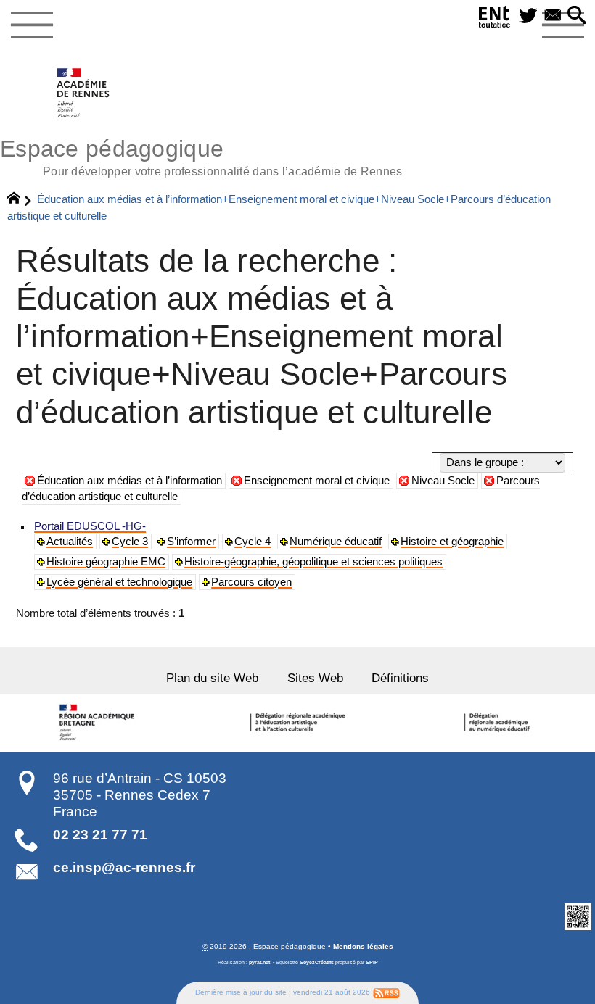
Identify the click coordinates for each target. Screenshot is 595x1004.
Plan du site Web (212, 678)
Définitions (400, 678)
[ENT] (495, 19)
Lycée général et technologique (119, 582)
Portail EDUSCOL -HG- (90, 526)
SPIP (372, 963)
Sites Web (315, 678)
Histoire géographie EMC (105, 562)
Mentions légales (363, 946)
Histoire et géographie (452, 541)
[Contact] (553, 16)
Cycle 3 (130, 541)
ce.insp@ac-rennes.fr (124, 867)
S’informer (191, 541)
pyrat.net (259, 963)
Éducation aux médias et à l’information (129, 480)
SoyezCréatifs (317, 963)
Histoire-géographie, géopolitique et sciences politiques (313, 562)
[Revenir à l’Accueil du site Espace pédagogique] (84, 92)
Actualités (69, 541)
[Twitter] (528, 16)
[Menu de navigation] (31, 25)
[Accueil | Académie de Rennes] (99, 723)
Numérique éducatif (336, 541)
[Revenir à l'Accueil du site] (20, 200)
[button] (577, 16)
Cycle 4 (252, 541)
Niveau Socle (443, 480)
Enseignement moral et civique (317, 480)
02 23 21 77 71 (100, 834)
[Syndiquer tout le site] (386, 992)
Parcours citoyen (251, 582)
